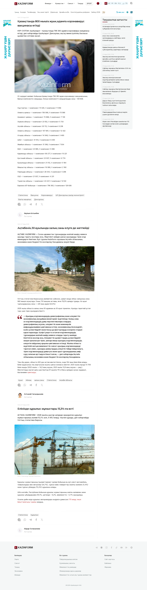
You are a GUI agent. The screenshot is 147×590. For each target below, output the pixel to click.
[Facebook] (36, 204)
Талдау (80, 3)
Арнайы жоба (64, 12)
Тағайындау (31, 12)
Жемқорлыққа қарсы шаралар (70, 571)
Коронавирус (47, 195)
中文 (119, 3)
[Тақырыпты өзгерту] (99, 3)
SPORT (89, 3)
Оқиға (16, 559)
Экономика (18, 571)
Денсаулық (39, 199)
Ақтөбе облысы (65, 380)
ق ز (123, 3)
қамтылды (32, 372)
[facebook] (111, 548)
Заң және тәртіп (43, 12)
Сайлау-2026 (95, 12)
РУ (112, 3)
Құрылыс (34, 515)
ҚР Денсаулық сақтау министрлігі (70, 195)
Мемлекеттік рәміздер (68, 567)
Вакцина (34, 195)
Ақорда (23, 12)
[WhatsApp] (24, 204)
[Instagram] (19, 204)
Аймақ (28, 380)
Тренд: (16, 12)
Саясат (17, 563)
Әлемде (17, 575)
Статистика (23, 195)
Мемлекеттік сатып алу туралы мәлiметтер (76, 575)
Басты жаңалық (24, 199)
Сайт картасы (109, 559)
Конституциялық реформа (80, 12)
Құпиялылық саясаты (67, 563)
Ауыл (20, 380)
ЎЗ (126, 3)
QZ (109, 3)
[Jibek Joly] (121, 12)
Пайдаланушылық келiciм (68, 559)
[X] (42, 204)
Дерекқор (54, 12)
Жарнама (107, 567)
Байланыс (107, 563)
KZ (106, 3)
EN (116, 3)
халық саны (39, 380)
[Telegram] (30, 204)
